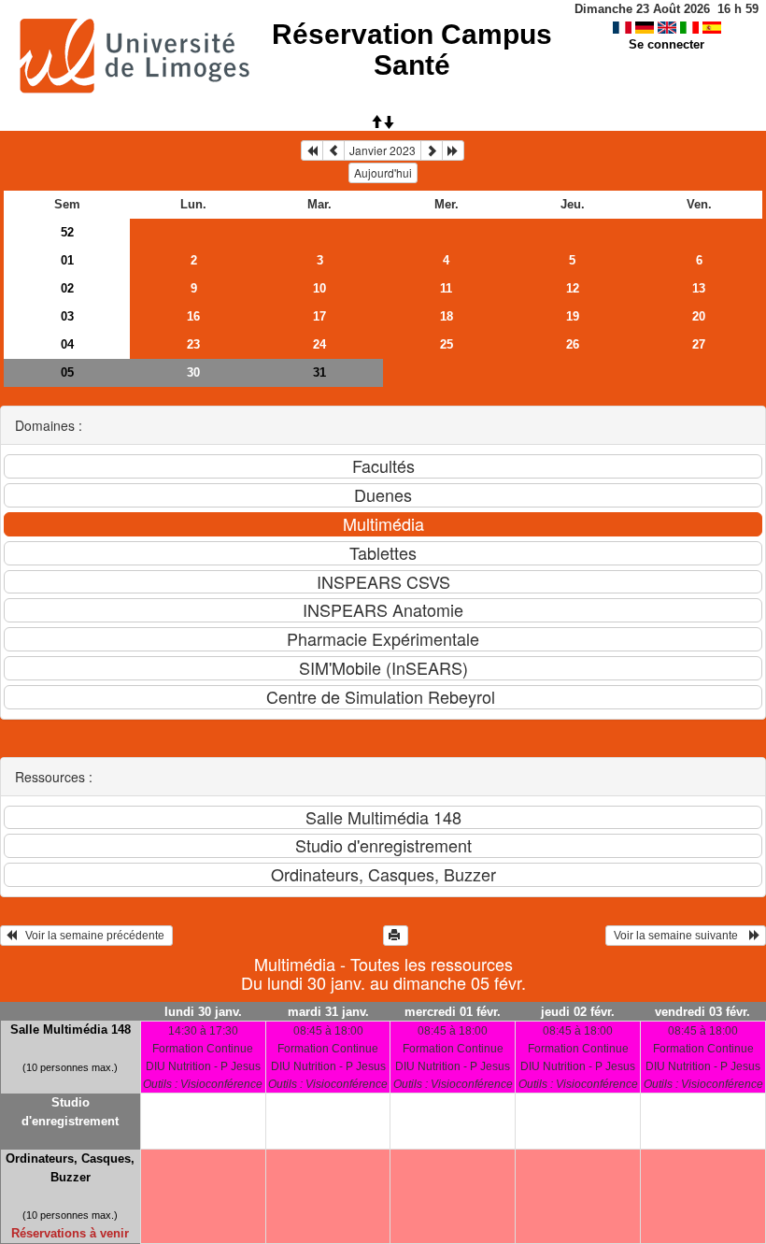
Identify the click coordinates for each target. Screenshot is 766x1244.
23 (193, 344)
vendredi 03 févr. (702, 1012)
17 (319, 316)
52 (67, 232)
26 (572, 344)
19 (572, 316)
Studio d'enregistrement (70, 1111)
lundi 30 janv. (203, 1012)
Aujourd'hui (383, 172)
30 (193, 372)
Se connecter (666, 44)
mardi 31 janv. (328, 1012)
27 (698, 344)
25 (446, 344)
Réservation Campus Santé (412, 49)
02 (67, 288)
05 (67, 372)
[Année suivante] (453, 150)
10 (319, 288)
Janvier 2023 (382, 150)
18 (446, 316)
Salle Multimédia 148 (70, 1029)
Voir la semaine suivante (680, 935)
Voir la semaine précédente (92, 935)
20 (698, 316)
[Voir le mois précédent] (333, 150)
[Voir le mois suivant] (431, 150)
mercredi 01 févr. (452, 1012)
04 (67, 344)
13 (698, 288)
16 (193, 316)
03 (67, 316)
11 (446, 288)
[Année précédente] (312, 150)
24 (319, 344)
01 (67, 260)
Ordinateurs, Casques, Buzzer (70, 1167)
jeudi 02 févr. (578, 1012)
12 (572, 288)
